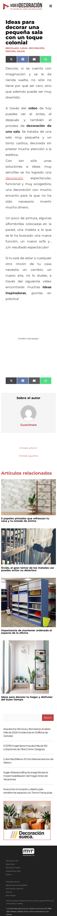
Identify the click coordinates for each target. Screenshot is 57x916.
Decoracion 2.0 (12, 861)
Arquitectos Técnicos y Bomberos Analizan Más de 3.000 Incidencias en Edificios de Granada (27, 732)
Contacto (29, 901)
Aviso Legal (39, 901)
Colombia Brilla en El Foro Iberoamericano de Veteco (28, 761)
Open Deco (10, 864)
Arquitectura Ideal (13, 871)
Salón (21, 51)
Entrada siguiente (28, 456)
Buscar (47, 717)
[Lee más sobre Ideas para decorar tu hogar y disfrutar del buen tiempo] (25, 667)
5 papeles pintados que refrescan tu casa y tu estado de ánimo (25, 519)
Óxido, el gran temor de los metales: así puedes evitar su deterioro (27, 569)
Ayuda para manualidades (16, 885)
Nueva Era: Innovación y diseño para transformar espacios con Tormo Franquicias (27, 791)
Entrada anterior (28, 448)
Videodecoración (12, 882)
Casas (24, 48)
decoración (14, 178)
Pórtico (9, 875)
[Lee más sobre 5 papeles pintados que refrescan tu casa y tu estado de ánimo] (28, 497)
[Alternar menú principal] (51, 6)
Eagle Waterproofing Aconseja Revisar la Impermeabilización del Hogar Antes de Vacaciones (25, 776)
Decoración (36, 48)
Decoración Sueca (13, 868)
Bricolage (12, 48)
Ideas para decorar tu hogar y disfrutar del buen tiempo (27, 698)
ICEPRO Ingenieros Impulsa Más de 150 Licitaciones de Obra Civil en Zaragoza (25, 747)
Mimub (9, 892)
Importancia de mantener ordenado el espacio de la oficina (26, 631)
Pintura (11, 51)
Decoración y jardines (14, 889)
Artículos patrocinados (15, 901)
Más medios (11, 896)
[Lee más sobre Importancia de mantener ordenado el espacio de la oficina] (28, 602)
